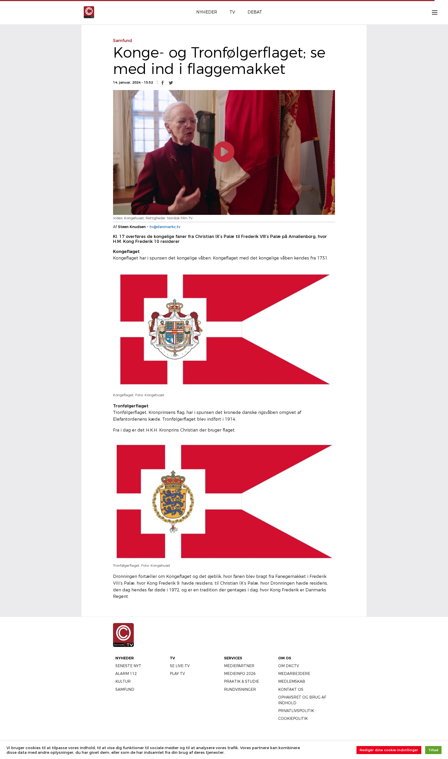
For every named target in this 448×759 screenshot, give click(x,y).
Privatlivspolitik (296, 710)
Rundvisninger (240, 689)
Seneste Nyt (128, 666)
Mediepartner (239, 666)
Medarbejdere (294, 673)
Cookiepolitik (293, 718)
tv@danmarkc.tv (164, 226)
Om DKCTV (288, 666)
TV (172, 658)
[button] (162, 82)
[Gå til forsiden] (89, 11)
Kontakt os (290, 689)
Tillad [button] (433, 750)
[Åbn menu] (432, 12)
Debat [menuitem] (255, 12)
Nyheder (124, 658)
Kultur (123, 681)
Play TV (177, 673)
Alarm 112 (126, 673)
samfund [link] (122, 40)
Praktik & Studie (241, 681)
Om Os (284, 658)
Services (233, 658)
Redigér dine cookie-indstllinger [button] (389, 750)
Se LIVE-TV (180, 666)
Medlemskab (291, 681)
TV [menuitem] (232, 12)
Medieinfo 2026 (240, 673)
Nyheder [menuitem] (206, 12)
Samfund (124, 689)
